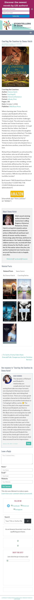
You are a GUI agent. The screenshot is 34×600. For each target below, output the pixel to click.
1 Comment (18, 44)
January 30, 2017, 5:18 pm (10, 443)
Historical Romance (15, 97)
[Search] (27, 521)
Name (4, 467)
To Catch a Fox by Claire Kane (13, 355)
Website (10, 259)
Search (7, 517)
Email (3, 473)
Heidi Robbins (17, 376)
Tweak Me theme (26, 597)
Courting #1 (11, 94)
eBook (10, 99)
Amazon (25, 259)
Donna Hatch (12, 92)
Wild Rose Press (15, 106)
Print (15, 99)
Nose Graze (17, 599)
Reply (28, 443)
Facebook (17, 259)
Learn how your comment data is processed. (16, 493)
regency (12, 45)
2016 (7, 45)
